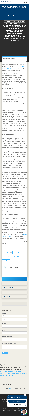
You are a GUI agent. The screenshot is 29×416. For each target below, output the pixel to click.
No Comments (15, 40)
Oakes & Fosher (10, 38)
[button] (27, 2)
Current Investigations (14, 21)
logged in (11, 388)
